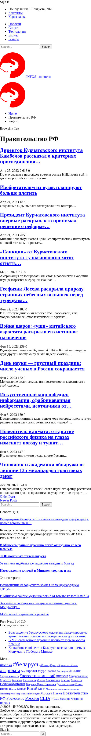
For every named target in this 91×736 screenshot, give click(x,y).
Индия (4, 688)
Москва (46, 693)
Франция (77, 698)
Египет (79, 684)
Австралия (53, 680)
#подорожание (78, 676)
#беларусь (26, 664)
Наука (57, 693)
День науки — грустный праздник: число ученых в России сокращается (42, 365)
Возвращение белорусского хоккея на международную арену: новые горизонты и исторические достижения (47, 634)
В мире (13, 39)
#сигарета (17, 680)
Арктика (65, 680)
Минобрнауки (32, 693)
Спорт (13, 27)
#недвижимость (9, 676)
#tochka (6, 665)
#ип (23, 671)
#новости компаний (37, 675)
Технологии (17, 31)
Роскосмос (15, 698)
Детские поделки (65, 684)
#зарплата (10, 670)
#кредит (31, 671)
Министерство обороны (12, 694)
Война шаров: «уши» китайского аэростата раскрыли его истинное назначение (39, 331)
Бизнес (13, 35)
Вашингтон (76, 680)
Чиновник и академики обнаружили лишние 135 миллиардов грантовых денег (42, 470)
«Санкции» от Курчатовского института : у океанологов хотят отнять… (37, 257)
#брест (53, 665)
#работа (5, 680)
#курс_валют (47, 671)
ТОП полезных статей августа (23, 556)
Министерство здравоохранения (62, 689)
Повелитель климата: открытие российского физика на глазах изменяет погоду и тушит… (37, 437)
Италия (12, 689)
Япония (5, 703)
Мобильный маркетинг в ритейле (24, 614)
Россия (32, 698)
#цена (41, 680)
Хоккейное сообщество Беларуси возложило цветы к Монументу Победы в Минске (46, 649)
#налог (75, 670)
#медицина (62, 671)
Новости (14, 24)
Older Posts (7, 496)
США (45, 698)
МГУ (41, 688)
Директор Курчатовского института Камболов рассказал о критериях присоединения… (41, 155)
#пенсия (62, 676)
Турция (55, 699)
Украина (64, 698)
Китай (32, 688)
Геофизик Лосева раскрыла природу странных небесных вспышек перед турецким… (42, 294)
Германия (50, 684)
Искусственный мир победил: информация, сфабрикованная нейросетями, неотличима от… (36, 400)
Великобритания (12, 684)
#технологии (29, 680)
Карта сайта (17, 16)
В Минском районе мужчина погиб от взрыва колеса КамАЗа (44, 596)
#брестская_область (67, 665)
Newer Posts (8, 500)
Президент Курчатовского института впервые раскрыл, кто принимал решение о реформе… (42, 220)
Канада (21, 688)
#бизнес (44, 665)
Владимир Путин (35, 684)
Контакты (15, 13)
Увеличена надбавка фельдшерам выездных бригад (37, 563)
